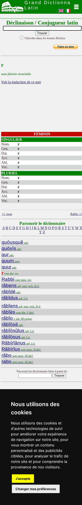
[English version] (61, 12)
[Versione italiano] (68, 12)
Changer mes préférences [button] (35, 489)
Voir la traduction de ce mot (21, 82)
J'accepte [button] (22, 479)
